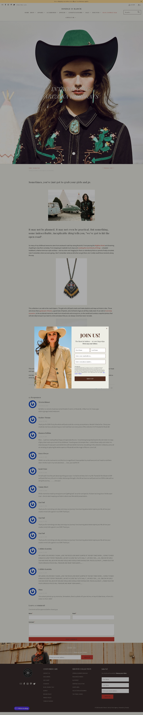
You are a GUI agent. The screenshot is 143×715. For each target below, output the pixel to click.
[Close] (107, 328)
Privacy (80, 373)
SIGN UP (90, 379)
